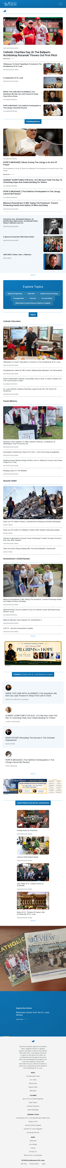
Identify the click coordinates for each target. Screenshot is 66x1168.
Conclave (32, 298)
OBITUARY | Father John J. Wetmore (17, 255)
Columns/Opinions (10, 99)
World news (7, 525)
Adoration (31, 293)
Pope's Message (11, 766)
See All (33, 275)
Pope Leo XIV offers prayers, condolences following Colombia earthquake (32, 522)
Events (33, 1148)
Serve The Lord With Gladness (16, 699)
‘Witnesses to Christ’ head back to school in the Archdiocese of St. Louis (31, 362)
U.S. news (33, 1080)
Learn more (19, 1019)
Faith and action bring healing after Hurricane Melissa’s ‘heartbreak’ (29, 549)
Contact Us (33, 1151)
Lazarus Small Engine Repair (27, 857)
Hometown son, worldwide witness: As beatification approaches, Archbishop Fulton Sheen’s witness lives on (20, 221)
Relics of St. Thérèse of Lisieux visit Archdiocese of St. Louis (31, 913)
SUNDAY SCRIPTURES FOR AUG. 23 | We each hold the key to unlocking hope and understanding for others (32, 181)
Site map (24, 1164)
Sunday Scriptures (12, 721)
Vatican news (33, 1087)
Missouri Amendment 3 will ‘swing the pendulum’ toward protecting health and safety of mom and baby (30, 204)
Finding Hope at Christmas (27, 830)
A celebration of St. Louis (13, 78)
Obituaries (7, 258)
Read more (6, 58)
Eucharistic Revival (33, 1132)
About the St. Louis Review (33, 1155)
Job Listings (33, 1144)
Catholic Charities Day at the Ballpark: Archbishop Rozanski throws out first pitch (30, 54)
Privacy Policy (34, 1164)
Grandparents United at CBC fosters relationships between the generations (32, 370)
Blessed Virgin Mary (15, 293)
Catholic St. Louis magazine (33, 1129)
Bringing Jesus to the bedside (15, 471)
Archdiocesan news (10, 48)
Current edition (46, 298)
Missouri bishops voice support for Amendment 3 (22, 620)
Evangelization (18, 298)
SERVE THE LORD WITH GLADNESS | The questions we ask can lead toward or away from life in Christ (20, 94)
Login (43, 1164)
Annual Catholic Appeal (33, 1125)
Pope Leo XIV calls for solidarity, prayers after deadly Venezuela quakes (31, 530)
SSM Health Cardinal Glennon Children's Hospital (32, 303)
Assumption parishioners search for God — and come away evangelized (31, 452)
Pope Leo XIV (33, 1121)
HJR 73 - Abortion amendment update (18, 628)
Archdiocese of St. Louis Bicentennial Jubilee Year (33, 1118)
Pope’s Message (33, 1110)
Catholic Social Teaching (49, 293)
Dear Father (10, 744)
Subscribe (33, 1140)
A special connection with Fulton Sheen (18, 237)
